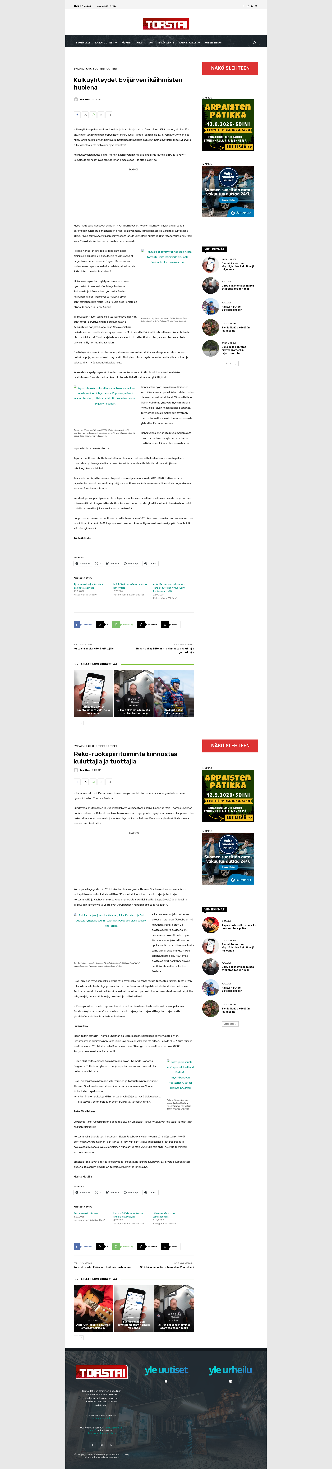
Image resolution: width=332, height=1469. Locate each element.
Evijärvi (79, 68)
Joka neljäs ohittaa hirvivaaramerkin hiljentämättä (234, 350)
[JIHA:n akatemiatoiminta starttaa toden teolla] (134, 693)
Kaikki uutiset (95, 68)
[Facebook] (244, 6)
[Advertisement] (134, 196)
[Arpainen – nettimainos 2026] (228, 150)
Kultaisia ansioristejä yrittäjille (94, 648)
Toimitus (85, 99)
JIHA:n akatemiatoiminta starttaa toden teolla (134, 711)
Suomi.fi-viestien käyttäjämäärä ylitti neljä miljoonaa (93, 710)
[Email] (108, 114)
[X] (256, 6)
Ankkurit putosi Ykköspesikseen (174, 711)
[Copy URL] (101, 114)
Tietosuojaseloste (101, 1418)
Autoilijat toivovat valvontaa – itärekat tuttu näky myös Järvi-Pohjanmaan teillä (169, 588)
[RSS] (252, 6)
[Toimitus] (76, 99)
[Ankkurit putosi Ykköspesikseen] (174, 693)
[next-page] (81, 723)
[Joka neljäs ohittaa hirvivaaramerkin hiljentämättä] (210, 348)
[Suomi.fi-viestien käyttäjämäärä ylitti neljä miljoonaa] (93, 693)
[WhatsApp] (93, 114)
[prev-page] (76, 723)
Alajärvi (133, 706)
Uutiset (111, 68)
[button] (254, 43)
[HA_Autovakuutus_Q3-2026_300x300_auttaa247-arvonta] (228, 216)
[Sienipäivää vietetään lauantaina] (210, 327)
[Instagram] (248, 6)
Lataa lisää (229, 363)
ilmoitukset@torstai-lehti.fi (102, 1433)
